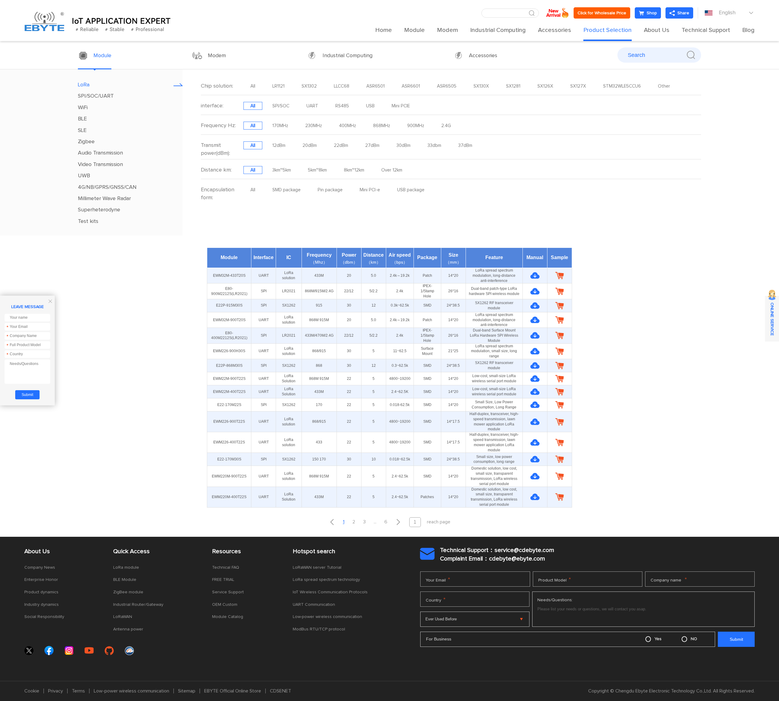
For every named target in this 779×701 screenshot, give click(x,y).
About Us (656, 30)
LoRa (83, 85)
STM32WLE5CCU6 (622, 86)
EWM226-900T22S (229, 421)
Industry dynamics (41, 604)
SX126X (545, 86)
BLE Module (124, 580)
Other (664, 86)
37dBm (465, 145)
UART (312, 106)
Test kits (88, 221)
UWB (84, 176)
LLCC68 (341, 86)
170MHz (280, 125)
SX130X (481, 86)
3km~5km (281, 170)
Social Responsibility (44, 617)
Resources (226, 551)
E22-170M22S (229, 405)
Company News (39, 567)
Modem (447, 30)
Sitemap (186, 691)
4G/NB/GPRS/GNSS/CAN (107, 187)
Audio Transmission (100, 153)
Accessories (554, 30)
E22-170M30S (229, 459)
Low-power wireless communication (327, 617)
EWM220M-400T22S (229, 497)
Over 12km (391, 170)
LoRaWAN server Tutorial (317, 567)
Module (414, 30)
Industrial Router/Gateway (138, 604)
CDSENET (280, 691)
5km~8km (317, 170)
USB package (410, 190)
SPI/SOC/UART (96, 96)
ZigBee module (128, 592)
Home (383, 30)
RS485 (342, 106)
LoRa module (126, 567)
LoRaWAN (122, 617)
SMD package (286, 190)
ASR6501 (375, 86)
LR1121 (278, 86)
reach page (438, 521)
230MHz (313, 125)
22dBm (341, 145)
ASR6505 (446, 86)
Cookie (31, 691)
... (375, 521)
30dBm (403, 145)
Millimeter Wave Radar (104, 198)
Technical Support (706, 30)
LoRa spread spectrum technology (326, 580)
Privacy (55, 691)
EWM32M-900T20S (229, 320)
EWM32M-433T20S (229, 275)
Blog (748, 30)
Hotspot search (314, 551)
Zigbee (86, 141)
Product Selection (607, 30)
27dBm (372, 145)
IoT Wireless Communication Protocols (330, 592)
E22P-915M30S (229, 305)
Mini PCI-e (370, 190)
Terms (78, 691)
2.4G (446, 125)
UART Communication (314, 604)
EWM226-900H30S (229, 351)
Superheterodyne (99, 210)
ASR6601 (411, 86)
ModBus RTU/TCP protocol (319, 629)
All (252, 86)
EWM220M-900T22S (229, 476)
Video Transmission (100, 164)
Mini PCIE (401, 106)
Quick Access (131, 551)
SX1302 (309, 86)
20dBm (309, 145)
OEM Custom (224, 604)
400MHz (347, 125)
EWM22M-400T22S (229, 392)
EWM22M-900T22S (229, 379)
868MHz (381, 125)
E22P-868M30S (229, 365)
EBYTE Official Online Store (232, 691)
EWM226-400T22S (229, 442)
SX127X (578, 86)
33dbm (434, 145)
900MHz (415, 125)
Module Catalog (227, 617)
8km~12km (354, 170)
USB (370, 106)
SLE (82, 130)
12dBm (278, 145)
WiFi (83, 107)
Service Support (228, 592)
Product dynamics (41, 592)
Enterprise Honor (41, 580)
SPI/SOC (280, 106)
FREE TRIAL (223, 580)
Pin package (330, 190)
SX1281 (513, 86)
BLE (82, 119)
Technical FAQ (225, 567)
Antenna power (128, 629)
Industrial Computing (498, 30)
